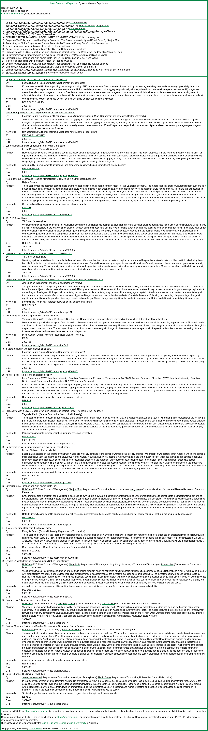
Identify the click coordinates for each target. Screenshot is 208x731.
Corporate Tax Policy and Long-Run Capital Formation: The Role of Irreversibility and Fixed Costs (54, 40)
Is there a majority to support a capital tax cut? (28, 46)
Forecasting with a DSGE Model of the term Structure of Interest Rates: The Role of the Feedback (54, 52)
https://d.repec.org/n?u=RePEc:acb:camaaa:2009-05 (48, 250)
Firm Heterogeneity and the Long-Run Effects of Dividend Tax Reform (40, 25)
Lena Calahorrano (64, 49)
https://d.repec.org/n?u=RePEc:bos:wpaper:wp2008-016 (50, 558)
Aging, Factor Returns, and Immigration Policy (29, 49)
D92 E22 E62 (29, 305)
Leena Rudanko (78, 22)
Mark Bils (59, 67)
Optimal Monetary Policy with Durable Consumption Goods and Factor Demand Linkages (50, 70)
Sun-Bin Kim (88, 43)
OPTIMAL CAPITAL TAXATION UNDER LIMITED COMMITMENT (39, 37)
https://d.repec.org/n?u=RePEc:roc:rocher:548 (45, 345)
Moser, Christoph (82, 55)
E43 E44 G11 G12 (31, 550)
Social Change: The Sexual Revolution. (25, 73)
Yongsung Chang (72, 43)
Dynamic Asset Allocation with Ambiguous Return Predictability (37, 64)
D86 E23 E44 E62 (31, 243)
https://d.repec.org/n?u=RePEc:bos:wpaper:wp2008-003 (50, 175)
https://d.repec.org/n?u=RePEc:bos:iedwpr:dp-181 (47, 312)
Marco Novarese (136, 717)
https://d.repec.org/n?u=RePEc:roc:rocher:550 (45, 704)
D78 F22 (26, 400)
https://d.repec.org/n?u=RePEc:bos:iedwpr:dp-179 (47, 597)
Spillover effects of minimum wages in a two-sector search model (38, 55)
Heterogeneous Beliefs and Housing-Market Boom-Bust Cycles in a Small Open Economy (51, 31)
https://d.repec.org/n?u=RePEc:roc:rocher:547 (45, 623)
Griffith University (77, 723)
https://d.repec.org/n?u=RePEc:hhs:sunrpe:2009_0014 (49, 443)
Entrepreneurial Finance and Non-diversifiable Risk (31, 58)
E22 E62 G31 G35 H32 (33, 135)
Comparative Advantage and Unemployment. (28, 67)
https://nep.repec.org (67, 717)
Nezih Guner (76, 73)
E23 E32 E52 (29, 663)
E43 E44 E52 (29, 436)
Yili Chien (36, 34)
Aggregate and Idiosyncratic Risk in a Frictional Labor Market (36, 22)
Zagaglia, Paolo (114, 52)
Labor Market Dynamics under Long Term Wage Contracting (36, 28)
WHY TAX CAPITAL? (16, 34)
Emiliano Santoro (121, 70)
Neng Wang (92, 58)
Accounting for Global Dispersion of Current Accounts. (33, 43)
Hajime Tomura (107, 31)
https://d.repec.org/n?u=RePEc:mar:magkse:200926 (48, 407)
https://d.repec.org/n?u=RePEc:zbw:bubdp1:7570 (46, 482)
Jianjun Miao (102, 25)
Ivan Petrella (105, 70)
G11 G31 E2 (28, 517)
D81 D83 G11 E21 (31, 590)
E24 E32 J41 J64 (30, 168)
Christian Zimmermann (12, 13)
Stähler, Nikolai (100, 55)
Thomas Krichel (35, 728)
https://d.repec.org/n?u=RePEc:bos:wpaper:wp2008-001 (50, 371)
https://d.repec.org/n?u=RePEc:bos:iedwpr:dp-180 (47, 524)
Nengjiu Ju (88, 64)
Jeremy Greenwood (59, 73)
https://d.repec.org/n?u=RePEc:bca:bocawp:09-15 (47, 214)
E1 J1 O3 (27, 697)
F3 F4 (25, 338)
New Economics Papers (62, 3)
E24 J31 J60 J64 (30, 475)
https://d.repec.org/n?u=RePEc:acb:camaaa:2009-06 (48, 276)
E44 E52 (26, 207)
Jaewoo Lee (102, 43)
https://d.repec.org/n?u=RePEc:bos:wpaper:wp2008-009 (50, 109)
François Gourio (87, 25)
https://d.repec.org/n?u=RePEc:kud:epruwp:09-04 (47, 671)
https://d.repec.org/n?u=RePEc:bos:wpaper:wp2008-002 (50, 142)
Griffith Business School (54, 723)
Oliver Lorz (80, 49)
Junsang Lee (48, 34)
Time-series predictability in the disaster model (29, 61)
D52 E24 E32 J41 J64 (33, 102)
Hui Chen (66, 58)
